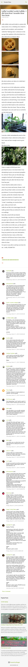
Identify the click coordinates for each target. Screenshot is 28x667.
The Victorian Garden (6, 648)
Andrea (8, 366)
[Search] (26, 2)
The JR (8, 390)
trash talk (8, 270)
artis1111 (8, 450)
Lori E (7, 461)
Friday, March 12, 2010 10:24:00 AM (15, 521)
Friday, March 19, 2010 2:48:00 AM (14, 551)
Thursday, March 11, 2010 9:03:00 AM (15, 404)
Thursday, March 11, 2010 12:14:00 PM (15, 436)
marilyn (8, 338)
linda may (8, 493)
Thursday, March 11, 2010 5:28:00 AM (15, 349)
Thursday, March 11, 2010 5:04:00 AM (15, 334)
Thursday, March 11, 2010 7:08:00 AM (15, 362)
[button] (2, 20)
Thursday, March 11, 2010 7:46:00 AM (15, 386)
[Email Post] (2, 258)
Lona (7, 420)
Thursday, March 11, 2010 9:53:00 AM (15, 416)
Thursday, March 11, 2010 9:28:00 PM (15, 489)
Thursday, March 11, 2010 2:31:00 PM (15, 446)
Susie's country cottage (12, 302)
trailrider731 (9, 525)
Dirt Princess (9, 399)
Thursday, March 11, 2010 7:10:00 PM (15, 467)
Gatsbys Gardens (10, 353)
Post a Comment (6, 591)
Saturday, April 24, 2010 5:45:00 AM (15, 588)
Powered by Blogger (15, 662)
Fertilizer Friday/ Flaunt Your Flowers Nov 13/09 (11, 624)
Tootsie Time (7, 2)
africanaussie (9, 283)
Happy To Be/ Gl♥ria (11, 509)
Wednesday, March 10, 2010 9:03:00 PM (16, 279)
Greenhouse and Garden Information (10, 259)
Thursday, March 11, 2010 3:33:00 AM (15, 314)
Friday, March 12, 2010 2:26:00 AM (14, 505)
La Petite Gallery (10, 317)
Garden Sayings (4, 601)
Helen (7, 408)
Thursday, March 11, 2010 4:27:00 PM (15, 457)
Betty (7, 440)
